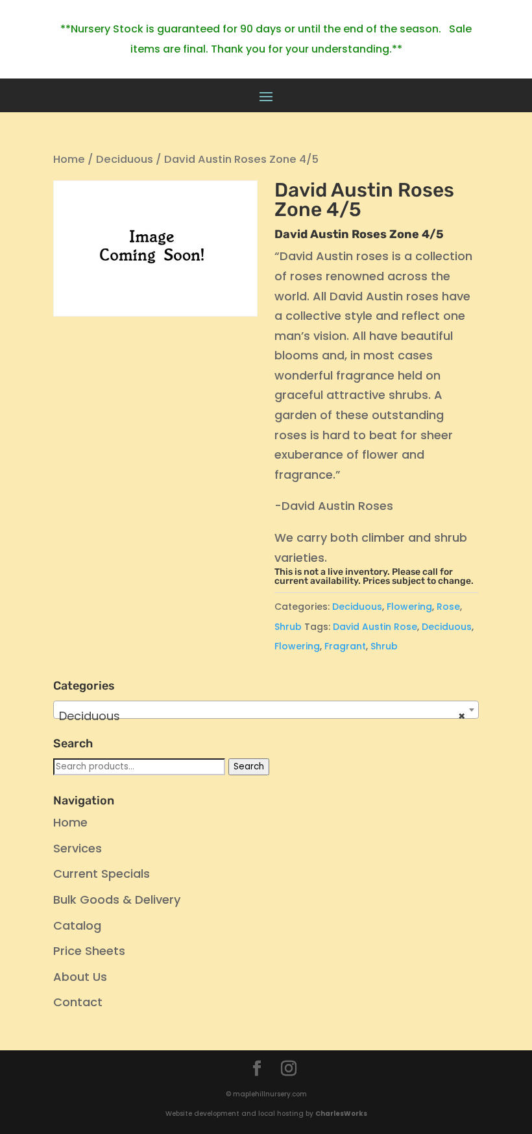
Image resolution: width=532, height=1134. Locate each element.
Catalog (77, 925)
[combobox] (266, 710)
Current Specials (101, 873)
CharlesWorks (341, 1113)
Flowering (409, 606)
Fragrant (345, 646)
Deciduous (124, 159)
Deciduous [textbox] (262, 716)
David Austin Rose (375, 626)
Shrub (288, 626)
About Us (80, 977)
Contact (78, 1002)
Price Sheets (89, 951)
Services (77, 848)
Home (69, 159)
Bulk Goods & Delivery (116, 899)
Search (249, 766)
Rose (448, 606)
